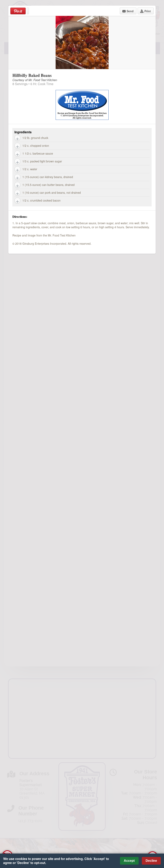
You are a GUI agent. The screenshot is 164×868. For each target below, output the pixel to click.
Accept (129, 860)
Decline (151, 860)
